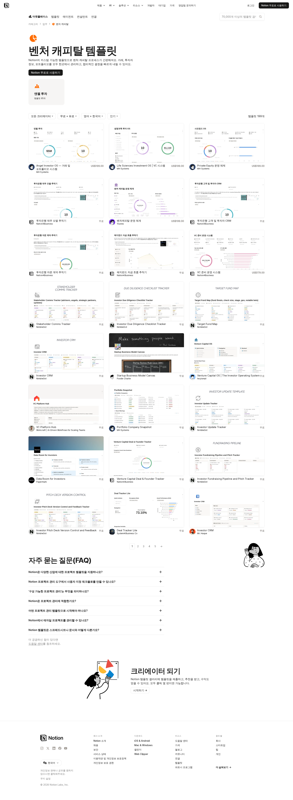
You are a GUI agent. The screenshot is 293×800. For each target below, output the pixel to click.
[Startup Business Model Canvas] (146, 353)
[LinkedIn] (54, 748)
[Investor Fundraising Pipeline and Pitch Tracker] (227, 456)
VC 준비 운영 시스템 (208, 272)
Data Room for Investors (50, 478)
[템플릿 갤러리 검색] (260, 16)
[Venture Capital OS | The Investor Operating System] (227, 353)
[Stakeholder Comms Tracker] (66, 301)
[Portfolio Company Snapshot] (146, 404)
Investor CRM (44, 375)
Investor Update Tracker (211, 427)
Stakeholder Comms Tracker (53, 324)
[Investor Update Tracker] (227, 404)
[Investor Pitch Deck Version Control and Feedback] (66, 507)
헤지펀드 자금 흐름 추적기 (132, 272)
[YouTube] (65, 748)
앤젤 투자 (40, 93)
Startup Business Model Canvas (136, 375)
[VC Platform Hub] (66, 404)
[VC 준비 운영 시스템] (227, 249)
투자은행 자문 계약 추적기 (51, 272)
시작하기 (140, 690)
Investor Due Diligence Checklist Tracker (141, 324)
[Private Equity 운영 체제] (227, 143)
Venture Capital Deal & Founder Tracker (140, 478)
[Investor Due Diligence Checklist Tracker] (146, 301)
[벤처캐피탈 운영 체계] (146, 198)
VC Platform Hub (46, 427)
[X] (48, 748)
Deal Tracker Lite (127, 530)
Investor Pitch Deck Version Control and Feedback (66, 530)
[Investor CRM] (66, 353)
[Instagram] (41, 748)
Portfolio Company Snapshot (134, 427)
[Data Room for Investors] (66, 456)
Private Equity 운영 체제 (211, 165)
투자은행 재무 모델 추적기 (51, 220)
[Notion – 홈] (7, 5)
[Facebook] (59, 748)
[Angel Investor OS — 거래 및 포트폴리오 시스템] (66, 143)
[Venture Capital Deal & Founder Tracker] (146, 456)
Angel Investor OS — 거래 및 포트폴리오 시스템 (53, 167)
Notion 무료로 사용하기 (45, 72)
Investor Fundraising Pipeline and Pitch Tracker (225, 478)
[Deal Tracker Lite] (146, 507)
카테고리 (33, 24)
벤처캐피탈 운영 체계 (129, 220)
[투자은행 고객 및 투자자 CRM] (227, 198)
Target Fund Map (207, 324)
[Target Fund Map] (227, 301)
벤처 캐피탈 (62, 24)
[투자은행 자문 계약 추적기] (66, 249)
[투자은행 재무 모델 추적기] (66, 198)
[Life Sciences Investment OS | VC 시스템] (146, 143)
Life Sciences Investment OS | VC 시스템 (141, 165)
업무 (45, 24)
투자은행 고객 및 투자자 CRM (214, 220)
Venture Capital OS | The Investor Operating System (228, 375)
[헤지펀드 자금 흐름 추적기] (146, 249)
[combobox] (242, 16)
